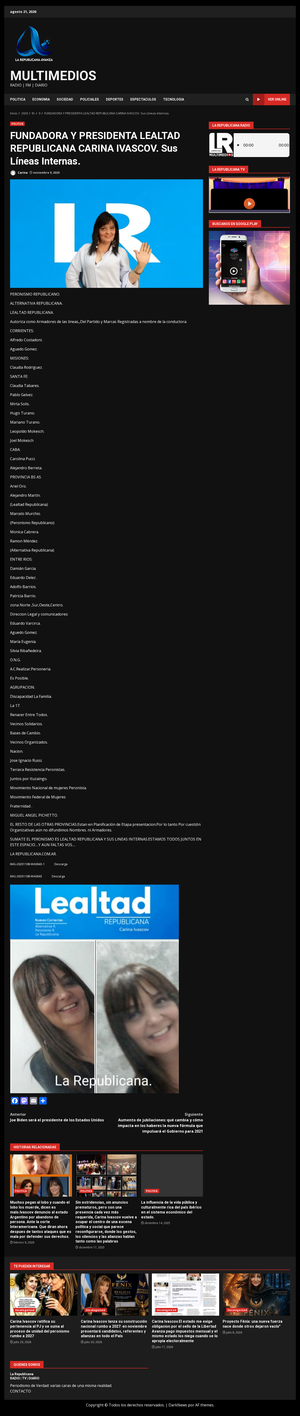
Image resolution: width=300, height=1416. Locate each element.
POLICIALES (89, 99)
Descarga (61, 864)
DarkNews (178, 1405)
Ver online (277, 99)
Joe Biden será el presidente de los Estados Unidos (57, 1117)
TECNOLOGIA (173, 99)
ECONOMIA (41, 99)
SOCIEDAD (65, 99)
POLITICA (17, 99)
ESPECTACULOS (143, 99)
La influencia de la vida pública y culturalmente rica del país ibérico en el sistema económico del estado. (172, 1175)
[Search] (247, 99)
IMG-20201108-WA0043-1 (27, 864)
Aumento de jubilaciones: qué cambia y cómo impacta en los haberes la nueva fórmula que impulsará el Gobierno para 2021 (160, 1123)
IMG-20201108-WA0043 (26, 876)
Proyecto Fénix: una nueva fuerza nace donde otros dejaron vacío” (256, 1294)
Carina (22, 173)
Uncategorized (24, 1310)
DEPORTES (114, 99)
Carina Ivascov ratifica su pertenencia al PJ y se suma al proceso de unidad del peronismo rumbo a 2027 (43, 1294)
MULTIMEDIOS (53, 75)
